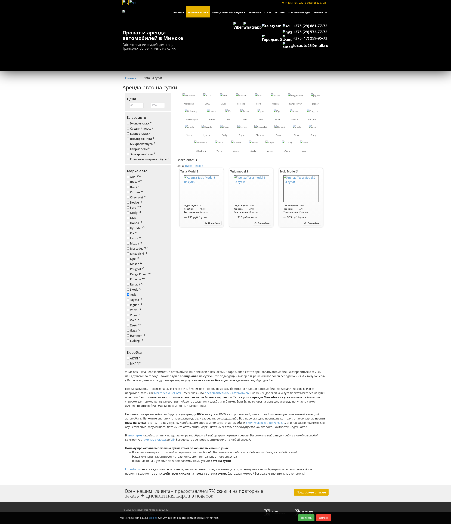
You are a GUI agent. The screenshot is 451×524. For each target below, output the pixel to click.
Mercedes (138, 248)
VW (134, 320)
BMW (135, 182)
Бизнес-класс (139, 134)
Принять (306, 517)
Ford (135, 208)
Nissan (135, 264)
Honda (135, 223)
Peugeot (136, 269)
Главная (178, 12)
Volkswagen (192, 119)
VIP (173, 440)
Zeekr (135, 325)
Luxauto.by (132, 469)
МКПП (135, 363)
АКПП (134, 358)
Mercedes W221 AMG (168, 393)
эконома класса (155, 440)
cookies (153, 517)
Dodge (135, 202)
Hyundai (136, 228)
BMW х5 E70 (277, 423)
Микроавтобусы (142, 144)
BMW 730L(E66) (256, 423)
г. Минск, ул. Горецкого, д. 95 (305, 3)
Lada (304, 150)
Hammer (137, 336)
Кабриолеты (139, 149)
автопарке (135, 435)
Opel (134, 259)
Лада (134, 330)
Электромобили (142, 154)
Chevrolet (137, 197)
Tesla (133, 295)
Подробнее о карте (311, 492)
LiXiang (136, 341)
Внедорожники (141, 139)
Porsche (137, 279)
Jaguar (135, 305)
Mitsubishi (138, 254)
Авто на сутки (196, 12)
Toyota (135, 300)
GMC (134, 218)
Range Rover (140, 274)
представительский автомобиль (227, 393)
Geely (135, 213)
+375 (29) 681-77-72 (310, 25)
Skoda (135, 289)
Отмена (323, 517)
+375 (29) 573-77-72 (310, 31)
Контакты (320, 12)
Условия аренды (299, 12)
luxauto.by (137, 509)
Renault (136, 284)
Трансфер (255, 12)
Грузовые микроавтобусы (149, 159)
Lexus (135, 238)
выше (199, 166)
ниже (189, 166)
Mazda (135, 243)
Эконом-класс (140, 123)
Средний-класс (141, 128)
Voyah (135, 315)
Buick (135, 187)
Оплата (280, 12)
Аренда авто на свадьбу (227, 12)
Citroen (136, 192)
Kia (133, 233)
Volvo (135, 310)
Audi (135, 177)
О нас (267, 12)
